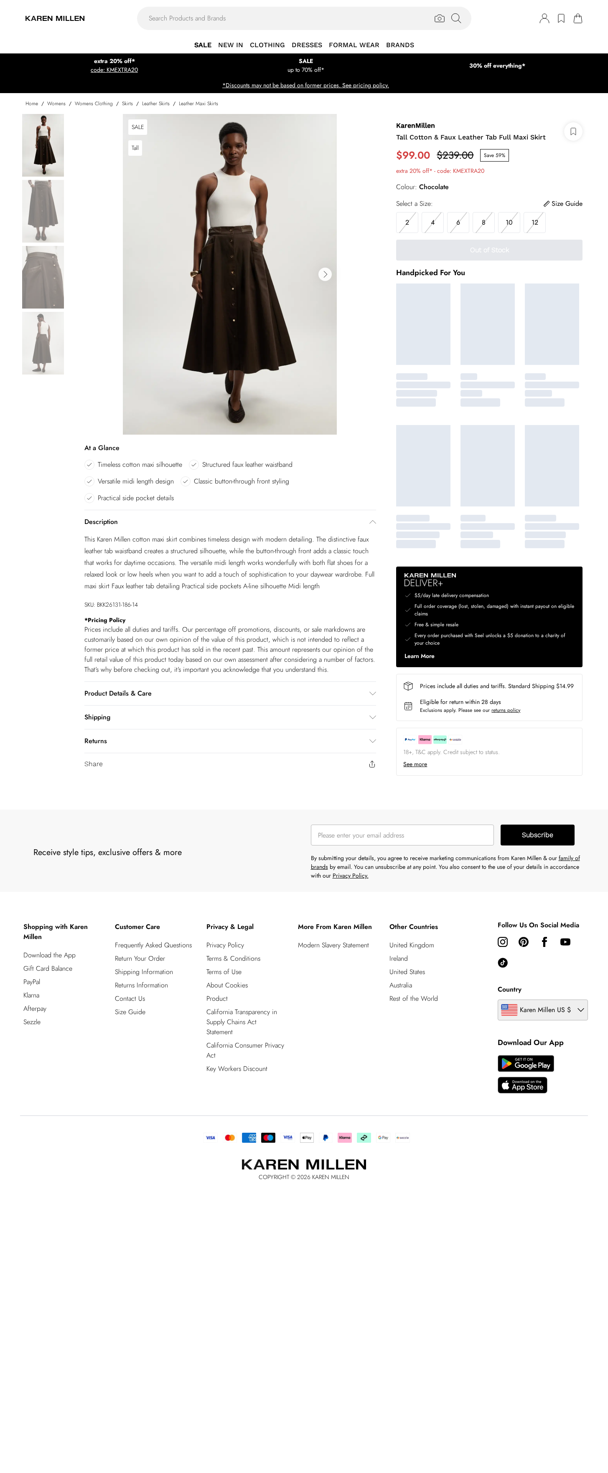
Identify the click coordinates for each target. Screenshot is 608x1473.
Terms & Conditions (233, 958)
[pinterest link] (524, 942)
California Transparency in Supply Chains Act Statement (241, 1022)
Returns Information (141, 985)
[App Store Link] (526, 1074)
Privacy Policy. (351, 875)
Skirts (127, 103)
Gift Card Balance (47, 968)
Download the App (49, 955)
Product (217, 998)
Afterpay (34, 1008)
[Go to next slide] (325, 274)
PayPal (31, 982)
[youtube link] (565, 942)
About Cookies (227, 985)
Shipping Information (144, 972)
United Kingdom (411, 945)
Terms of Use (224, 972)
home (31, 103)
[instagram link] (503, 942)
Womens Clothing (94, 103)
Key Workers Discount (236, 1068)
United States (407, 972)
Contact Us (130, 998)
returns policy (505, 710)
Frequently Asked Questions (153, 945)
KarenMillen (415, 125)
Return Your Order (140, 958)
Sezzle (32, 1022)
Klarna (31, 995)
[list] (230, 274)
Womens (56, 103)
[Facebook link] (544, 942)
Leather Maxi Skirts (198, 103)
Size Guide (130, 1012)
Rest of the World (413, 998)
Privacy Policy (225, 945)
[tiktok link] (503, 963)
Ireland (398, 958)
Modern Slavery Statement (333, 945)
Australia (400, 985)
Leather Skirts (156, 103)
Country (510, 989)
